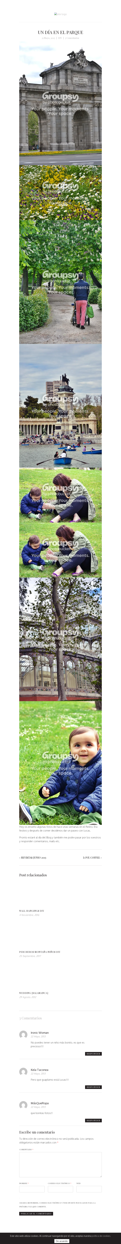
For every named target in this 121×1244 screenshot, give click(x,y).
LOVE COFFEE (91, 857)
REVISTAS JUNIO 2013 (33, 857)
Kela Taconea (39, 1070)
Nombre (24, 1183)
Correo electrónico (59, 1183)
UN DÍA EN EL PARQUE (60, 32)
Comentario (26, 1149)
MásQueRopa (40, 1103)
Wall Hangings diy (31, 910)
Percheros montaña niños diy (39, 951)
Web (78, 1183)
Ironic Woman (40, 1032)
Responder (93, 1053)
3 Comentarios (72, 38)
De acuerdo (62, 1241)
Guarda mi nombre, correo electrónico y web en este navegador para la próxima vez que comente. (57, 1205)
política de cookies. (101, 1236)
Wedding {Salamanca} (33, 993)
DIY (60, 38)
